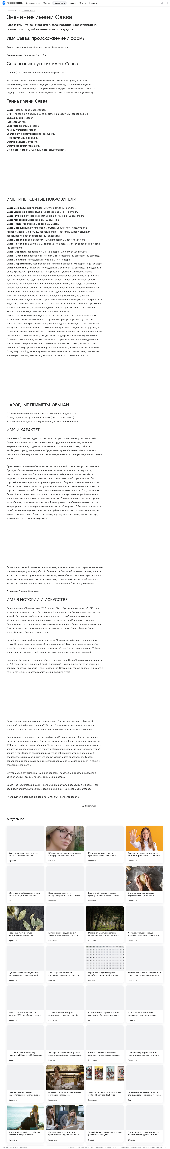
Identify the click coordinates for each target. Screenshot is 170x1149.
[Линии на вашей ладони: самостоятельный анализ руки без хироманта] (25, 1084)
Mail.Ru (5, 1147)
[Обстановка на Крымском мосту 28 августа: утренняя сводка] (25, 884)
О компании (14, 1147)
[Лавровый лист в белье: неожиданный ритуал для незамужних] (25, 924)
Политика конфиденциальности (154, 1147)
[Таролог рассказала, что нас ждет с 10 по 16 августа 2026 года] (105, 1084)
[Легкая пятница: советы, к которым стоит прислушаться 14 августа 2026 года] (144, 924)
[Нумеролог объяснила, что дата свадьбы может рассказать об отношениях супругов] (25, 964)
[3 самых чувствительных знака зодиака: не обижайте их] (25, 844)
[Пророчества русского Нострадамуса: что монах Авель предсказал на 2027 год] (65, 884)
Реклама (23, 1147)
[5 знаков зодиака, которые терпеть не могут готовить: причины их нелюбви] (144, 884)
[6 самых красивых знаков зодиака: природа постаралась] (65, 1084)
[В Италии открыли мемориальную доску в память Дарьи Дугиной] (144, 1124)
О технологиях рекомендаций (130, 1147)
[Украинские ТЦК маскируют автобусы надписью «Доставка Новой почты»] (105, 964)
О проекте (71, 1147)
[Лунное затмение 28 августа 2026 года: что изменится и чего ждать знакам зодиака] (144, 964)
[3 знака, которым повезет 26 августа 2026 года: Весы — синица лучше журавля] (25, 1004)
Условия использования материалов (90, 1147)
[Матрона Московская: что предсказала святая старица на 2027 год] (105, 844)
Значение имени (28, 11)
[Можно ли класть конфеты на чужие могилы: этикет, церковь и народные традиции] (105, 924)
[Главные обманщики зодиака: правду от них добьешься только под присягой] (105, 884)
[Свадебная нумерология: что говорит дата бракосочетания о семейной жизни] (144, 1044)
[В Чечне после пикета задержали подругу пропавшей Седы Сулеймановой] (65, 844)
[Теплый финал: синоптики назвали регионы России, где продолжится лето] (105, 1124)
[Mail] (3, 3)
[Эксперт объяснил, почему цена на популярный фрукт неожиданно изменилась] (65, 1044)
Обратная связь (111, 1147)
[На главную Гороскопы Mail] (14, 3)
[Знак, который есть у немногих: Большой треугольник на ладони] (144, 844)
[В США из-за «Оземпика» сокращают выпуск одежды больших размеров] (144, 1004)
